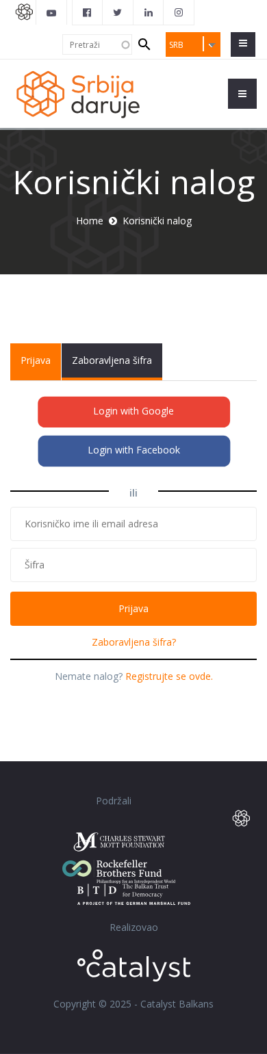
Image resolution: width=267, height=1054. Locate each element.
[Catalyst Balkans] (88, 12)
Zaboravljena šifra (112, 360)
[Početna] (77, 93)
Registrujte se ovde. (169, 676)
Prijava (41, 367)
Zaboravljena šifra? (134, 641)
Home (89, 220)
